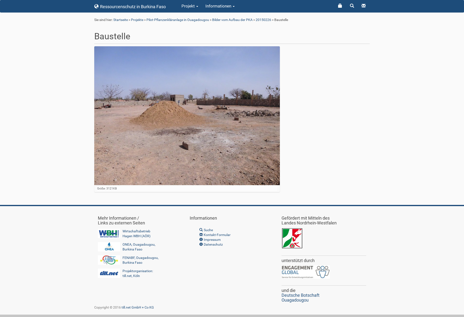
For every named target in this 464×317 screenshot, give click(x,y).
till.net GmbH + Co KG (138, 307)
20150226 (263, 20)
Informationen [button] (218, 6)
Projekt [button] (188, 6)
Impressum (212, 240)
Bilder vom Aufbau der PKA (232, 20)
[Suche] (352, 6)
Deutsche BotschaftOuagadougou (300, 298)
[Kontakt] (364, 6)
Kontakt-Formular (217, 235)
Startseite (120, 20)
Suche (208, 230)
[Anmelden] (340, 6)
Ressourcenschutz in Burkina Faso (132, 6)
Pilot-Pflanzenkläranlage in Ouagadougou (177, 20)
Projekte (137, 20)
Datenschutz (213, 244)
